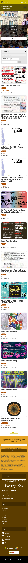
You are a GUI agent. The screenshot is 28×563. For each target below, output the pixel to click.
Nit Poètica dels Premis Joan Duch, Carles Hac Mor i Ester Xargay (13, 211)
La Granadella (6, 425)
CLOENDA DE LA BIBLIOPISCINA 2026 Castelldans (12, 301)
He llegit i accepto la (12, 448)
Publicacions (14, 44)
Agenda (14, 38)
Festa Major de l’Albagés (9, 360)
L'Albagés (5, 365)
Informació (14, 26)
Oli (14, 32)
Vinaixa (4, 153)
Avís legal (4, 521)
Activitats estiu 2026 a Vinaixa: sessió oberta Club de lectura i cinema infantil (12, 179)
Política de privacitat (7, 523)
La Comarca (5, 508)
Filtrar (19, 61)
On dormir (4, 513)
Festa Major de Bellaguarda (10, 85)
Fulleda (4, 246)
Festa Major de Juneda (9, 331)
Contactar (4, 519)
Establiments (14, 35)
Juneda (4, 123)
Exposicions (4, 423)
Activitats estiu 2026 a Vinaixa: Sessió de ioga (12, 147)
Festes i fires (14, 41)
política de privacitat (17, 448)
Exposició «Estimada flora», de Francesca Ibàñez (11, 419)
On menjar (4, 515)
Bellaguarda (6, 90)
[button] (25, 7)
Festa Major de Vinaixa (9, 389)
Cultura (4, 214)
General (4, 151)
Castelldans (6, 307)
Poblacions (14, 29)
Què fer (4, 510)
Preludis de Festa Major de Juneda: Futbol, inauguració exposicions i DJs (14, 271)
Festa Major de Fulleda (9, 241)
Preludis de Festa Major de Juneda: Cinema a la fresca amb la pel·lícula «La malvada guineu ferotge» (13, 116)
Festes (3, 120)
